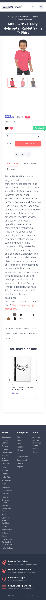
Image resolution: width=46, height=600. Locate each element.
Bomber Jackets (5, 441)
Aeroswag (35, 596)
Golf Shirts (6, 464)
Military (20, 450)
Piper (19, 444)
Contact (36, 452)
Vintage (20, 437)
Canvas (5, 446)
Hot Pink (23, 333)
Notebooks (6, 487)
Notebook (15, 385)
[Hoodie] (27, 315)
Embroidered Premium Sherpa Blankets (7, 457)
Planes (19, 440)
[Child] (21, 315)
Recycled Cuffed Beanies (5, 502)
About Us (36, 437)
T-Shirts (5, 533)
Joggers (5, 474)
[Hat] (8, 318)
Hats (4, 467)
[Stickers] (21, 318)
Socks (4, 515)
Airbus (35, 17)
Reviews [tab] (11, 169)
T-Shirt (8, 338)
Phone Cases (7, 490)
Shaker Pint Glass (6, 510)
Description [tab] (12, 163)
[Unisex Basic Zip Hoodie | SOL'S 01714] (8, 315)
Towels (4, 536)
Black (8, 333)
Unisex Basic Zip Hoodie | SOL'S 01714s (7, 542)
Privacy (36, 449)
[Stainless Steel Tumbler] (33, 315)
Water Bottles (7, 548)
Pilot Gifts (21, 447)
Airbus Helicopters (25, 19)
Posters (5, 497)
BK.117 (35, 328)
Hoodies (5, 470)
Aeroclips (9, 328)
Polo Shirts (6, 494)
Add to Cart (30, 143)
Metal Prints (6, 477)
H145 (15, 333)
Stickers (5, 526)
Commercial (24, 17)
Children (5, 449)
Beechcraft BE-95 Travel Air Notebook (22, 388)
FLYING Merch (22, 457)
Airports (20, 467)
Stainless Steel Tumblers (5, 520)
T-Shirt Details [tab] (29, 163)
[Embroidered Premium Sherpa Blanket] (15, 315)
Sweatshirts (7, 530)
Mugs (4, 484)
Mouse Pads (6, 480)
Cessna (20, 463)
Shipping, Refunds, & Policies (37, 443)
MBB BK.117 (33, 333)
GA (18, 454)
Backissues (6, 437)
